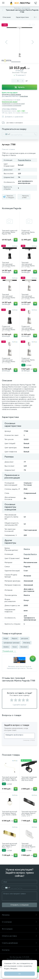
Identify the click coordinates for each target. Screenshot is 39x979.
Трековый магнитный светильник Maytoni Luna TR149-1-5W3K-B (9, 814)
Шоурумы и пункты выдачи (11, 94)
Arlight (6, 638)
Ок (19, 974)
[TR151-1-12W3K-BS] (9, 834)
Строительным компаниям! (11, 105)
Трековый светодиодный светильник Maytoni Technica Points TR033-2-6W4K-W (28, 847)
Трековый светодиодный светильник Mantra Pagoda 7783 (8, 265)
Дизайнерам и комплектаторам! (13, 104)
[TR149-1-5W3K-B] (9, 802)
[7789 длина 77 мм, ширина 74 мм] (9, 221)
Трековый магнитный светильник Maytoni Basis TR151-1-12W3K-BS (9, 846)
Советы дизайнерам (10, 943)
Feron (15, 647)
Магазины (6, 915)
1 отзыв (28, 365)
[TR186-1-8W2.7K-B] (9, 767)
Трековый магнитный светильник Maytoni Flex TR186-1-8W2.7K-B (9, 779)
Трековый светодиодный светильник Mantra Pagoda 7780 (28, 297)
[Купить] (15, 239)
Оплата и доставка (9, 936)
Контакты (5, 950)
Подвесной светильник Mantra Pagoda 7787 (28, 232)
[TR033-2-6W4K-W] (29, 834)
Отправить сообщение (19, 905)
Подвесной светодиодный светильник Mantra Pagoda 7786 (8, 329)
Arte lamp (26, 643)
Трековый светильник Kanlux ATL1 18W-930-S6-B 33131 (29, 778)
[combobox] (6, 134)
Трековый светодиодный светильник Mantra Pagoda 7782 (28, 265)
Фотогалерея (7, 929)
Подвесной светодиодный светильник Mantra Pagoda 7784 (8, 361)
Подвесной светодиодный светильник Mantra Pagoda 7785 (28, 329)
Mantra (27, 549)
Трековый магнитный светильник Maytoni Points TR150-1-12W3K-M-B (29, 814)
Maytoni (14, 638)
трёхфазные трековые (11, 643)
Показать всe (8, 651)
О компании (7, 922)
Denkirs (6, 647)
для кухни (24, 638)
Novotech (24, 647)
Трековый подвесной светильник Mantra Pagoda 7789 (9, 232)
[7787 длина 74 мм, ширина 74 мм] (29, 221)
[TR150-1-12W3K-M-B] (29, 802)
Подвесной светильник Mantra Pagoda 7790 (28, 360)
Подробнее (24, 96)
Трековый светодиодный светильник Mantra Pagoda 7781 (8, 297)
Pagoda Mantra (24, 160)
